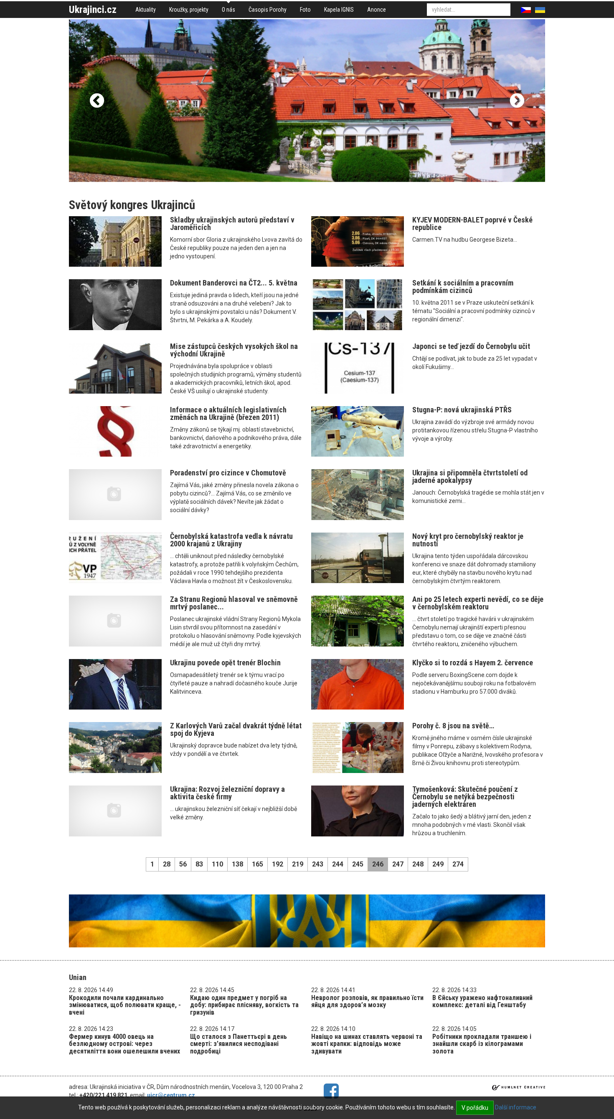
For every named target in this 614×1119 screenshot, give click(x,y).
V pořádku (475, 1107)
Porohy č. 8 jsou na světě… (453, 725)
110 (217, 864)
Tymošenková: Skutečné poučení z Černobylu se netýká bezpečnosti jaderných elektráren (465, 796)
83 (199, 864)
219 (297, 864)
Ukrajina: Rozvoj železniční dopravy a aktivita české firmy (227, 793)
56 (183, 864)
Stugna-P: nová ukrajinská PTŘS (462, 409)
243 (317, 864)
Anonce (376, 9)
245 (357, 864)
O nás (228, 9)
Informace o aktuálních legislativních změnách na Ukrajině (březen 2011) (228, 413)
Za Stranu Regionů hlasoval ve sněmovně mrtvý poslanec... (234, 603)
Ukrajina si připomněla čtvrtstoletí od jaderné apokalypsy (470, 476)
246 (377, 864)
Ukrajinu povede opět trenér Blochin (225, 662)
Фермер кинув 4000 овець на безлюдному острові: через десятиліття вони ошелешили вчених (124, 1044)
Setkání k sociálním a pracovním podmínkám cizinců (462, 286)
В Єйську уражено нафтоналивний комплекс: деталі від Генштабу (482, 1001)
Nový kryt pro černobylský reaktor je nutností (467, 540)
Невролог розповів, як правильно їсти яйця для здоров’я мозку (367, 1001)
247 (397, 864)
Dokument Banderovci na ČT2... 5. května (233, 282)
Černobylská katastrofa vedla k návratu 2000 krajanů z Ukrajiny (231, 540)
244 (337, 864)
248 (418, 864)
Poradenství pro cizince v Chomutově (228, 472)
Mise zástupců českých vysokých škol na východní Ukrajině (234, 350)
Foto (305, 9)
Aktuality (145, 9)
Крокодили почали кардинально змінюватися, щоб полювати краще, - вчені (125, 1005)
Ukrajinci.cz (93, 9)
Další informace (515, 1107)
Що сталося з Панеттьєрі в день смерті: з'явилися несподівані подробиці (238, 1044)
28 (166, 864)
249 (438, 864)
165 (257, 864)
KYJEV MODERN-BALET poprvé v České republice (472, 223)
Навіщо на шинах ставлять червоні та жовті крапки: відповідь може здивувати (366, 1044)
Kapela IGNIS (339, 9)
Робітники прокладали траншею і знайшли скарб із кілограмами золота (481, 1044)
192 (277, 864)
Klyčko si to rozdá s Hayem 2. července (472, 662)
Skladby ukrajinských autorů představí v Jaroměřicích (232, 223)
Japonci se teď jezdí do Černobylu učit (471, 346)
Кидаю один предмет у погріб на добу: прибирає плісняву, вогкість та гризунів (244, 1005)
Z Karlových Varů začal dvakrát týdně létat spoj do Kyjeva (236, 729)
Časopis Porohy (268, 9)
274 (458, 864)
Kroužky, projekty (188, 9)
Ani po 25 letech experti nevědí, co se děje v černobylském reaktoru (477, 603)
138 (237, 864)
